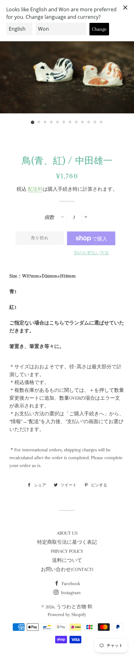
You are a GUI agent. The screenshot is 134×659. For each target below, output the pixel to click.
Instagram (70, 592)
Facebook (70, 583)
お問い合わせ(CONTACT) (67, 569)
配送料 (35, 189)
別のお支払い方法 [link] (91, 253)
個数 (49, 217)
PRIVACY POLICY (67, 551)
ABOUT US (67, 533)
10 (89, 122)
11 (95, 122)
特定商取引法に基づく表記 (67, 542)
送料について (67, 560)
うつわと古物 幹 (74, 607)
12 (101, 122)
